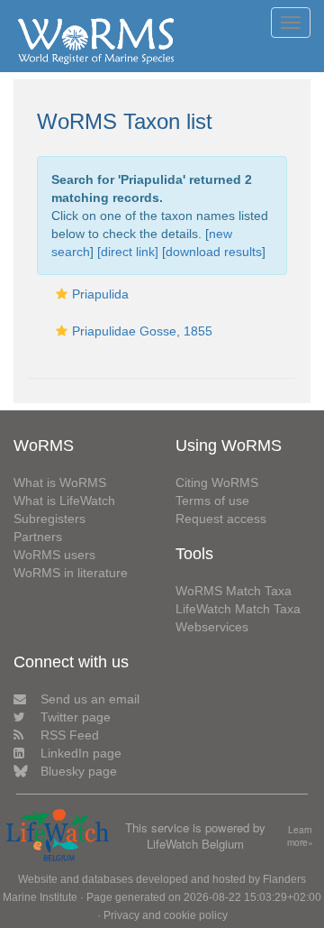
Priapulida (100, 294)
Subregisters (50, 518)
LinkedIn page (81, 753)
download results (214, 251)
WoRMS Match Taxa (234, 590)
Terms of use (212, 500)
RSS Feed (69, 735)
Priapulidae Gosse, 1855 (142, 331)
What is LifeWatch (64, 500)
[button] (61, 294)
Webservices (212, 627)
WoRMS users (54, 554)
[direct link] (127, 251)
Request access (221, 518)
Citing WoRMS (217, 482)
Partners (38, 536)
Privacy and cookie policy (166, 915)
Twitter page (75, 717)
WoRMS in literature (71, 572)
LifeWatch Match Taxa (238, 609)
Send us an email (90, 699)
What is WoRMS (60, 482)
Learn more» (300, 836)
